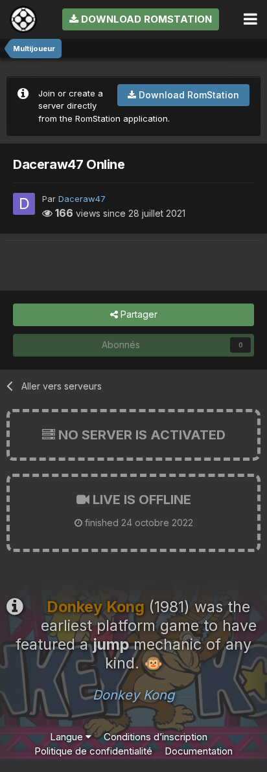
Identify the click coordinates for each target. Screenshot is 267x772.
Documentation (199, 751)
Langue (68, 737)
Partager (137, 314)
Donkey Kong (133, 695)
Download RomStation (145, 19)
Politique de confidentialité (93, 751)
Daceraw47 (82, 198)
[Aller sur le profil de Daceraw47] (24, 204)
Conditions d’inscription (155, 737)
